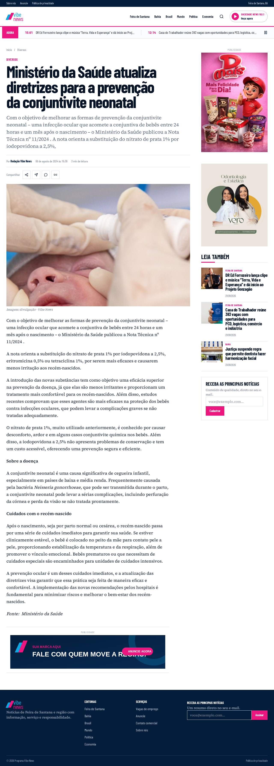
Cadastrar (215, 411)
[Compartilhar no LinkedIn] (36, 175)
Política (193, 16)
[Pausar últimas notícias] (266, 32)
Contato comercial (146, 723)
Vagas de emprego (147, 709)
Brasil (169, 16)
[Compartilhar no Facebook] (26, 175)
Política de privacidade (43, 3)
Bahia (157, 16)
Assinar (259, 715)
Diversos (21, 49)
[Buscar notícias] (221, 16)
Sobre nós (11, 3)
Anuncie (24, 3)
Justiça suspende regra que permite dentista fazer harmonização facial (245, 353)
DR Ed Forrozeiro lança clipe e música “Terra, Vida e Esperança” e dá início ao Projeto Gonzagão (246, 282)
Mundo (181, 16)
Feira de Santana (140, 16)
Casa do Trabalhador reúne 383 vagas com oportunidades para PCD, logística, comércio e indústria (245, 319)
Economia (207, 16)
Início (9, 49)
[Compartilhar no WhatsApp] (46, 175)
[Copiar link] (55, 175)
